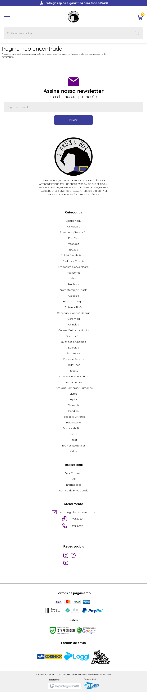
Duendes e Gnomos (73, 342)
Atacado (73, 295)
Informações (74, 484)
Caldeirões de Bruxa (73, 255)
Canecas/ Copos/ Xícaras (73, 313)
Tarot (73, 439)
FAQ (73, 479)
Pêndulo (73, 411)
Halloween (73, 365)
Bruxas (73, 249)
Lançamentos (73, 382)
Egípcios (73, 347)
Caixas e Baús (73, 307)
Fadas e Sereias (73, 359)
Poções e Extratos (73, 416)
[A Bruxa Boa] (73, 16)
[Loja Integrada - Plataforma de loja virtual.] (64, 686)
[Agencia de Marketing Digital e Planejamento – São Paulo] (91, 686)
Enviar (73, 120)
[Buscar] (137, 33)
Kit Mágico (73, 226)
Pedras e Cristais (73, 261)
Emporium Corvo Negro (73, 267)
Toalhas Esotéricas (74, 445)
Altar (74, 278)
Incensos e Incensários (73, 376)
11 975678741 (77, 518)
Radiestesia (73, 422)
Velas (73, 451)
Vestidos (73, 244)
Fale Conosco (73, 473)
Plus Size (73, 238)
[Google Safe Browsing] (86, 630)
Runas (74, 434)
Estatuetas (73, 353)
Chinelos (73, 324)
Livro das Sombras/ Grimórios (74, 388)
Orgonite (73, 399)
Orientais (73, 405)
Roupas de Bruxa (73, 428)
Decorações (73, 336)
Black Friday (73, 220)
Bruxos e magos (73, 301)
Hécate (73, 370)
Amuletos (73, 284)
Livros (73, 393)
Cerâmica (73, 318)
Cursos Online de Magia (73, 330)
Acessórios (73, 272)
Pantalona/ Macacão (73, 232)
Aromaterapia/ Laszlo (73, 290)
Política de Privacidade (73, 490)
